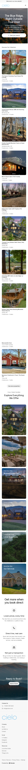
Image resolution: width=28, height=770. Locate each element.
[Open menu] (25, 5)
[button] (8, 706)
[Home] (9, 717)
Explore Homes (14, 683)
